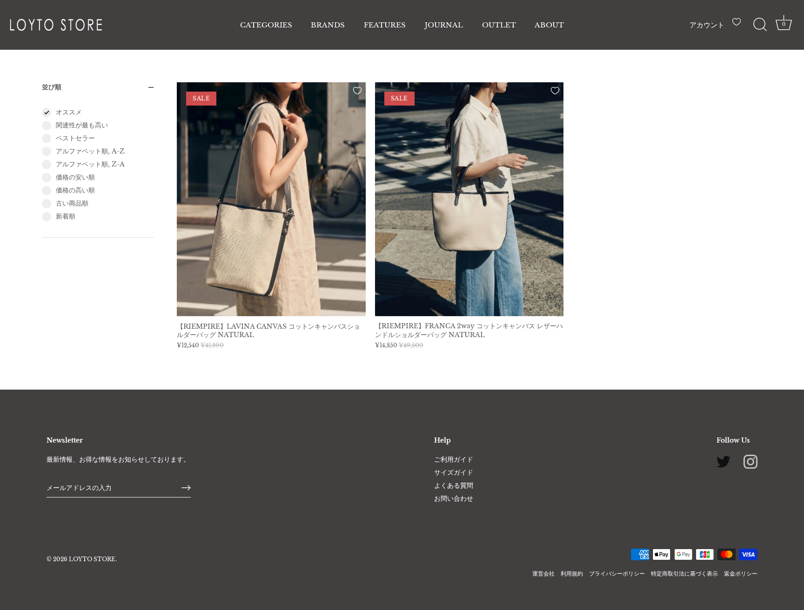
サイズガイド (453, 472)
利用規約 (572, 573)
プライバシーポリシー (617, 573)
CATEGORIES (266, 24)
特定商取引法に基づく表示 (684, 573)
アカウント (707, 24)
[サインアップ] (186, 487)
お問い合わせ (453, 498)
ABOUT (549, 24)
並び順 (51, 87)
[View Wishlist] (738, 25)
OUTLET (499, 24)
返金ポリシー (740, 573)
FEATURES (385, 24)
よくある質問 (453, 485)
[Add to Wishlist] (357, 90)
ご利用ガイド (453, 459)
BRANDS (328, 24)
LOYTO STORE (92, 559)
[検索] (760, 24)
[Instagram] (750, 461)
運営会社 (543, 573)
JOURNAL (444, 24)
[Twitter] (723, 461)
